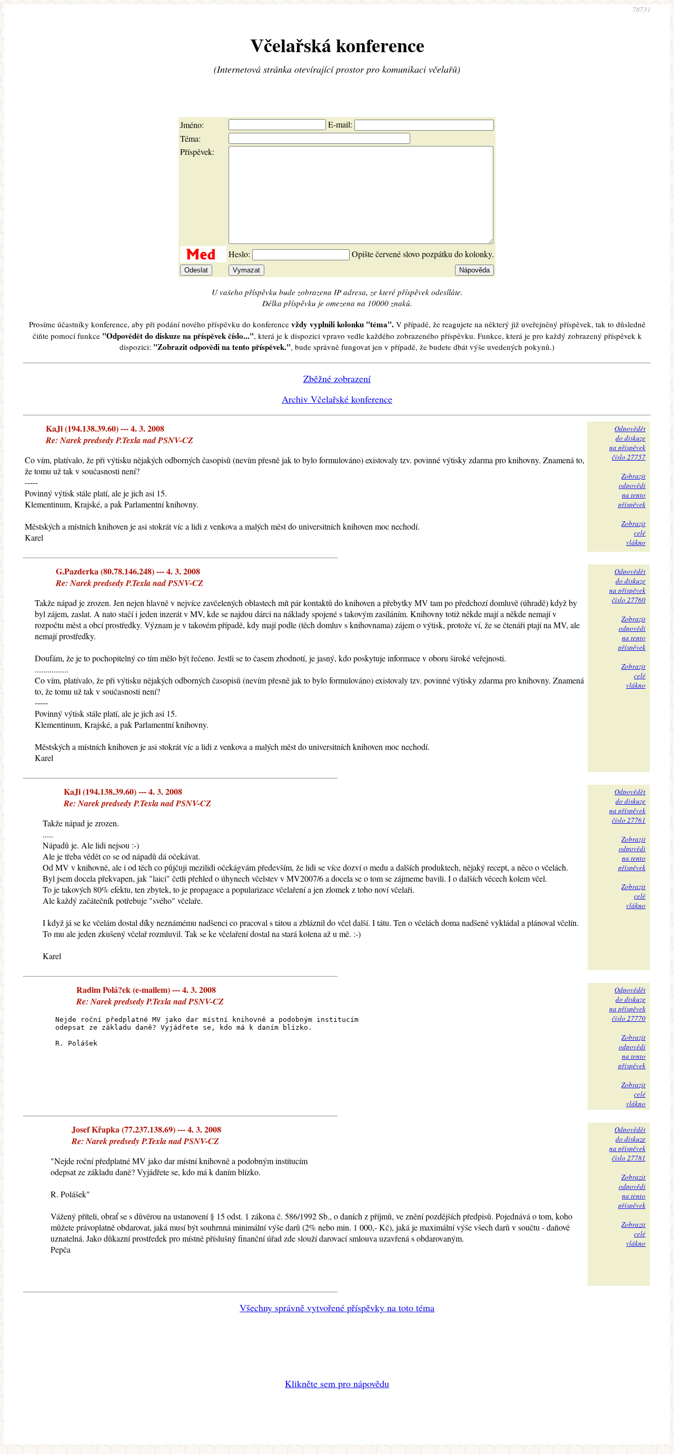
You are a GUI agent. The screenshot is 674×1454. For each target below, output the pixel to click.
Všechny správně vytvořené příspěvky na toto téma (337, 1307)
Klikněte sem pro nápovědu (337, 1383)
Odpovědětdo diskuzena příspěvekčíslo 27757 (627, 443)
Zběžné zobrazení (337, 378)
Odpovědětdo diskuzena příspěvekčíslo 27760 (627, 585)
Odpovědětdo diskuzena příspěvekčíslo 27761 (627, 806)
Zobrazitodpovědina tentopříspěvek (632, 490)
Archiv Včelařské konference (337, 399)
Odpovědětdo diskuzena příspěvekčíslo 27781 (627, 1144)
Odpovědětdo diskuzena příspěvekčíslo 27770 (627, 1004)
